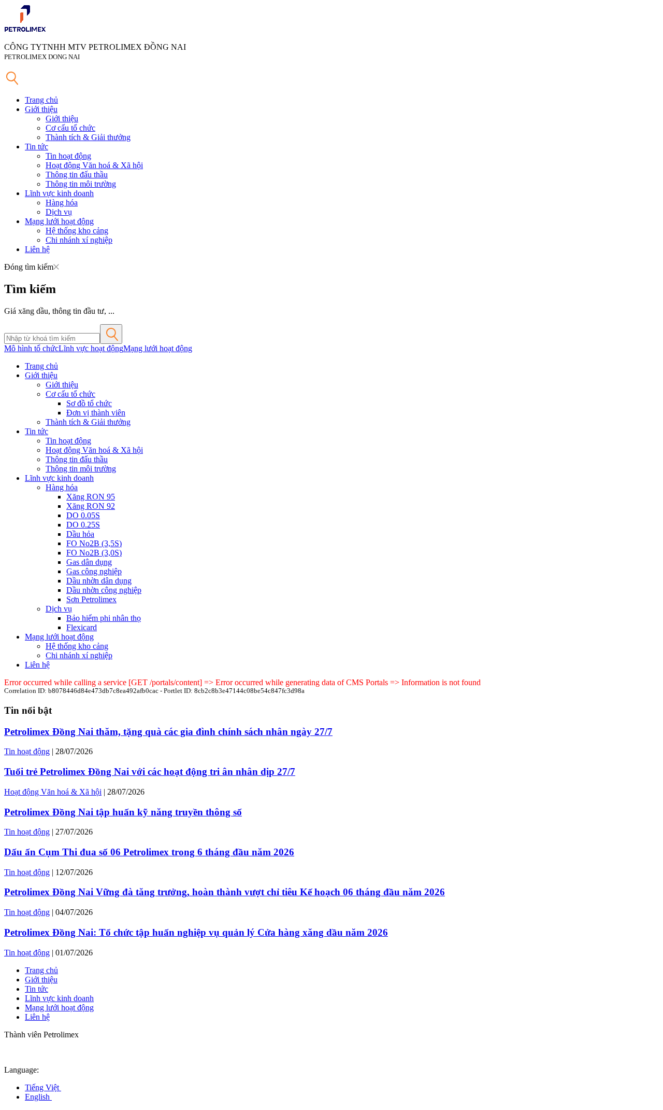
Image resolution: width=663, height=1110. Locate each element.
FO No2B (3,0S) (94, 552)
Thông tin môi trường (81, 183)
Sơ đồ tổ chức (89, 403)
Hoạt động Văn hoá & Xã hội (94, 165)
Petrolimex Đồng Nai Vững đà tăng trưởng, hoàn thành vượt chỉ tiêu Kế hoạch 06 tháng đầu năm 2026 (224, 891)
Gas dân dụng (89, 562)
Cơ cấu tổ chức (70, 127)
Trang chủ (41, 99)
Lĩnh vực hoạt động (91, 348)
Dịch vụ (59, 211)
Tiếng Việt (43, 1087)
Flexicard (81, 627)
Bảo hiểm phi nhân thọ (103, 618)
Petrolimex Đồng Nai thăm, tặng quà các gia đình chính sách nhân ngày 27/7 (168, 731)
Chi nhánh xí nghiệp (79, 239)
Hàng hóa (62, 202)
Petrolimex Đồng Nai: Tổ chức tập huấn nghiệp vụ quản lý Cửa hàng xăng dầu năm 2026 (196, 932)
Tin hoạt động (68, 155)
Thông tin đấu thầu (77, 174)
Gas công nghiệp (94, 571)
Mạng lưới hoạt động (59, 221)
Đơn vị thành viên (95, 412)
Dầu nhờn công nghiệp (103, 590)
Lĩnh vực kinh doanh (59, 193)
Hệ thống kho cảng (77, 230)
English (38, 1096)
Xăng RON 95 (90, 496)
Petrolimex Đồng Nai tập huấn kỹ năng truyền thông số (123, 812)
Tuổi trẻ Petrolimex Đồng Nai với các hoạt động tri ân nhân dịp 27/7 (149, 771)
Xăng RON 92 (90, 506)
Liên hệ (37, 249)
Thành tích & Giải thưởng (88, 137)
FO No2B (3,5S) (94, 543)
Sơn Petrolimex (91, 599)
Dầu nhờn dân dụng (99, 580)
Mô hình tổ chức (31, 348)
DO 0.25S (83, 524)
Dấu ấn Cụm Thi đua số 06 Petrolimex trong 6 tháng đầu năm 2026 (149, 852)
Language (20, 1069)
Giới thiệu (41, 109)
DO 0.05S (83, 515)
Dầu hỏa (80, 534)
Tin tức (36, 146)
